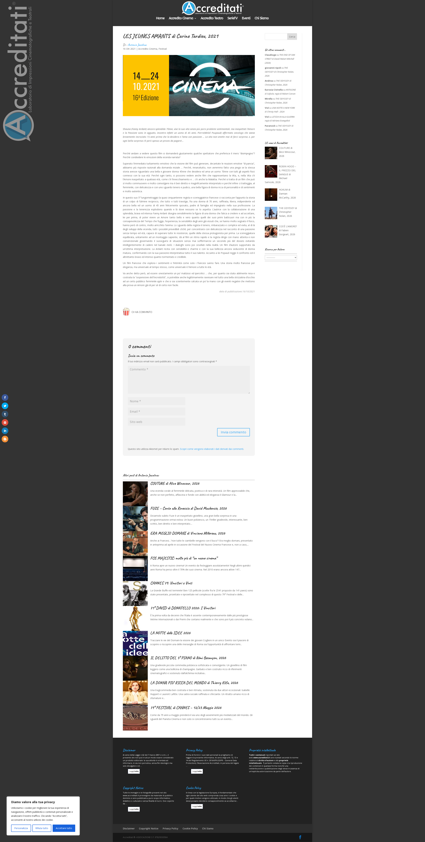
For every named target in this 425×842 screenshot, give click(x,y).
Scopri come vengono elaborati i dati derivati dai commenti (211, 448)
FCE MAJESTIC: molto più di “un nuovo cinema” (183, 558)
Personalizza (21, 828)
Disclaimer (129, 828)
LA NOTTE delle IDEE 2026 (170, 633)
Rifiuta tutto (41, 828)
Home (160, 18)
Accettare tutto (64, 828)
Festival (163, 48)
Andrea (269, 80)
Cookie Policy (190, 828)
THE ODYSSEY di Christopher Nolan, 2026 (279, 71)
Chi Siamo (262, 18)
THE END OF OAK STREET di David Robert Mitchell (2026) (280, 58)
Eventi (246, 18)
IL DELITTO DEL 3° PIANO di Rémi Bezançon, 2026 (188, 657)
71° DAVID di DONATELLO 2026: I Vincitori (182, 608)
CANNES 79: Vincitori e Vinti (171, 583)
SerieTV (232, 18)
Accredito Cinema (181, 18)
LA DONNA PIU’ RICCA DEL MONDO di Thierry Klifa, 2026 (194, 682)
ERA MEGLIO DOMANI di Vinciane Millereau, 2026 (187, 533)
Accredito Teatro (212, 18)
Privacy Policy (170, 828)
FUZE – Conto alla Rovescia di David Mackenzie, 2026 (188, 508)
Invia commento (233, 432)
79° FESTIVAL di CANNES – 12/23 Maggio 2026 (185, 707)
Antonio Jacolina (137, 45)
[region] (43, 815)
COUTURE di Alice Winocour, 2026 (174, 483)
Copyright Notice (148, 828)
